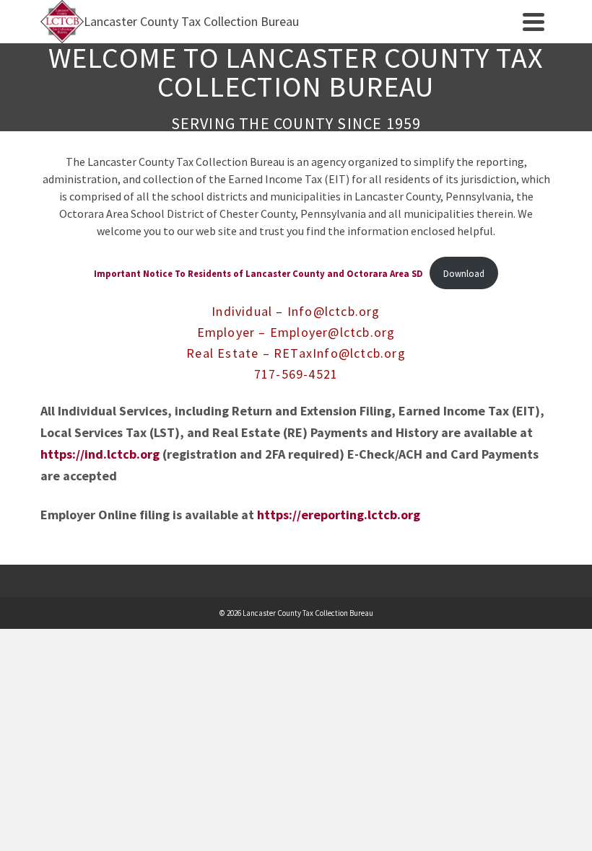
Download (463, 273)
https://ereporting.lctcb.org (338, 514)
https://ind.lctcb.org (100, 454)
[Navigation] (533, 21)
